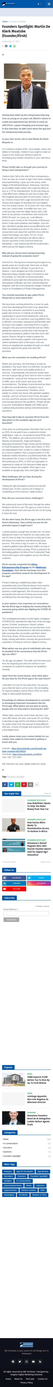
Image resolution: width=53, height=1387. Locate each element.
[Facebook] (6, 46)
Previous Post (10, 862)
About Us (18, 1379)
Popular (8, 1067)
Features (22, 1176)
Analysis (8, 1171)
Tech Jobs (30, 1379)
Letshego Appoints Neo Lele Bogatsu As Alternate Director (37, 1099)
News (27, 1139)
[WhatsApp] (14, 46)
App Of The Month (25, 1171)
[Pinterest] (24, 784)
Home (4, 22)
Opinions (27, 1152)
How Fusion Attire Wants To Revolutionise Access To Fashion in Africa (38, 827)
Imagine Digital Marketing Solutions (26, 1374)
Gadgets (8, 1181)
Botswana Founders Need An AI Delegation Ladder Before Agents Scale (38, 1120)
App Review (43, 1171)
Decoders (27, 1148)
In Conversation (27, 1143)
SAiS (43, 1190)
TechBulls (23, 1195)
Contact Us (42, 1379)
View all (48, 793)
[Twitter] (10, 46)
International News (12, 1185)
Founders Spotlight (17, 22)
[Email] (30, 784)
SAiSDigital (9, 1195)
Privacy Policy (26, 1382)
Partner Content (29, 1190)
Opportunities (10, 1190)
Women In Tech (39, 1195)
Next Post (45, 862)
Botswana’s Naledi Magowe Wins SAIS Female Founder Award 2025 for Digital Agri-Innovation (39, 849)
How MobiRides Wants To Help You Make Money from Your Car (38, 806)
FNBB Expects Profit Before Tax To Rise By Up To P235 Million (38, 1080)
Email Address (11, 909)
